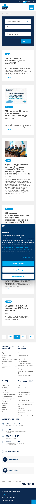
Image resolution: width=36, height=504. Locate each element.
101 (10, 337)
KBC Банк (8, 301)
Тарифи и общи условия (8, 398)
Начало (4, 13)
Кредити (4, 357)
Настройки (17, 270)
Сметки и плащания (7, 355)
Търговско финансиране (24, 359)
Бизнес (8, 54)
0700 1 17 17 (12, 436)
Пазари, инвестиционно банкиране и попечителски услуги (25, 365)
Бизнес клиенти (22, 348)
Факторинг (21, 369)
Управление (5, 392)
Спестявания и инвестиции (9, 359)
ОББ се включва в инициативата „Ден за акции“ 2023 (15, 60)
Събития (8, 160)
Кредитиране (21, 353)
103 (23, 337)
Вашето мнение (6, 409)
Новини (4, 407)
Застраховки (5, 364)
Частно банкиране (7, 361)
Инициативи (9, 107)
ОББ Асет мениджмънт (24, 392)
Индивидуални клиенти (8, 348)
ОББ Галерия (5, 403)
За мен (20, 1)
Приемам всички (18, 263)
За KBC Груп (5, 388)
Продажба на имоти (23, 400)
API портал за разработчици (25, 415)
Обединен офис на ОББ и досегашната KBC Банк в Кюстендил (16, 308)
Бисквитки (21, 408)
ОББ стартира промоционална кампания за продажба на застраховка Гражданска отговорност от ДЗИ (17, 217)
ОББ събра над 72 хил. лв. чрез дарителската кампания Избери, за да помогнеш (16, 114)
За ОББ (5, 381)
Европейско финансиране (9, 394)
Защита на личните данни (25, 410)
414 (31, 337)
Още (9, 77)
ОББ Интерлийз (22, 388)
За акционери (6, 390)
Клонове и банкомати (12, 451)
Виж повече (26, 257)
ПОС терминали (22, 361)
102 (17, 337)
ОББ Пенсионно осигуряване (26, 390)
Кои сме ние (5, 385)
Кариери (4, 405)
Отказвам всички (18, 276)
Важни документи (23, 412)
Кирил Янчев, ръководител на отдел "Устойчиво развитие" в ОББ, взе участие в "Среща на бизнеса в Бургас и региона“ (18, 169)
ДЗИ (19, 385)
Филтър (25, 41)
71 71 (8, 429)
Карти (3, 353)
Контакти (4, 412)
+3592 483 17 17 (13, 424)
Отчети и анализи (7, 396)
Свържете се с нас (10, 419)
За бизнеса (30, 1)
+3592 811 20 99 (13, 441)
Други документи (6, 401)
